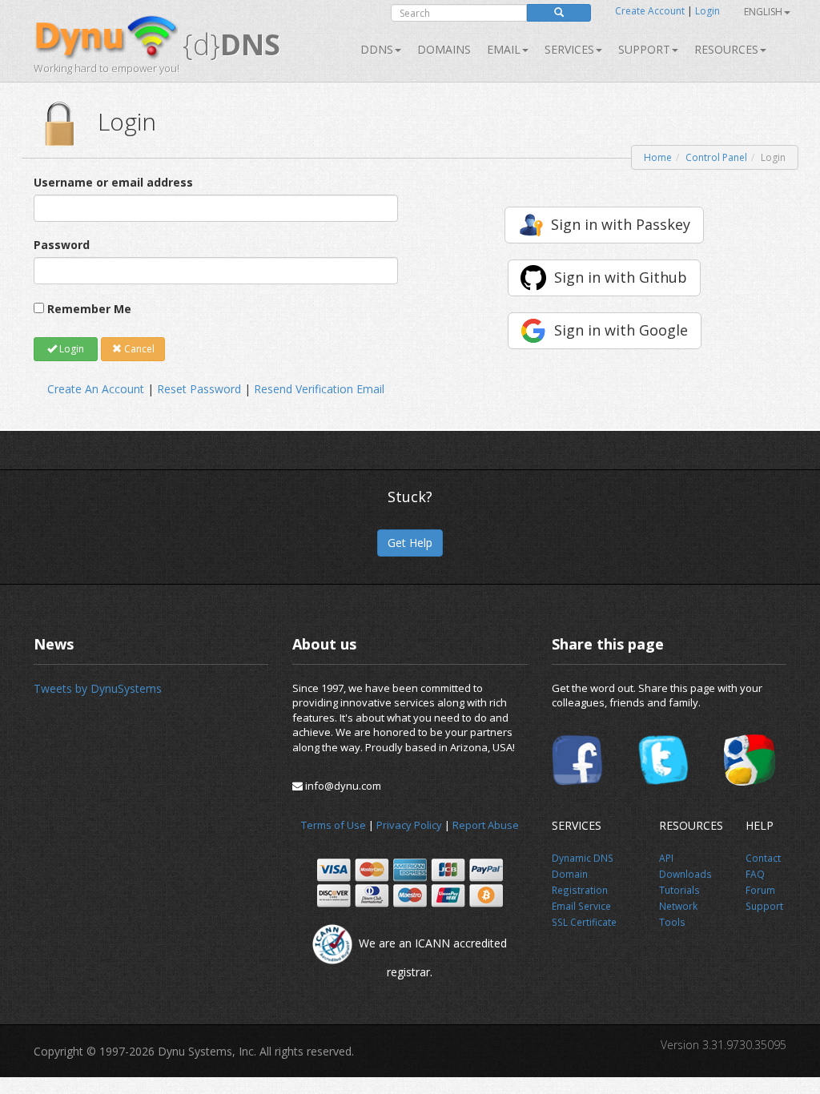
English (763, 11)
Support (644, 49)
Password (62, 244)
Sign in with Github (620, 277)
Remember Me (89, 308)
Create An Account (95, 388)
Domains (444, 49)
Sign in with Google (621, 330)
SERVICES (569, 49)
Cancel (138, 349)
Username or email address (113, 182)
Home (658, 157)
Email (504, 49)
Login (707, 11)
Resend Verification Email (319, 388)
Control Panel (716, 157)
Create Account (650, 11)
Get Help (410, 542)
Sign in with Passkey (620, 224)
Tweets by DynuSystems (98, 688)
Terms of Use (333, 825)
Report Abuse (485, 825)
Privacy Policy (409, 825)
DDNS (376, 49)
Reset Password (199, 388)
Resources (726, 49)
